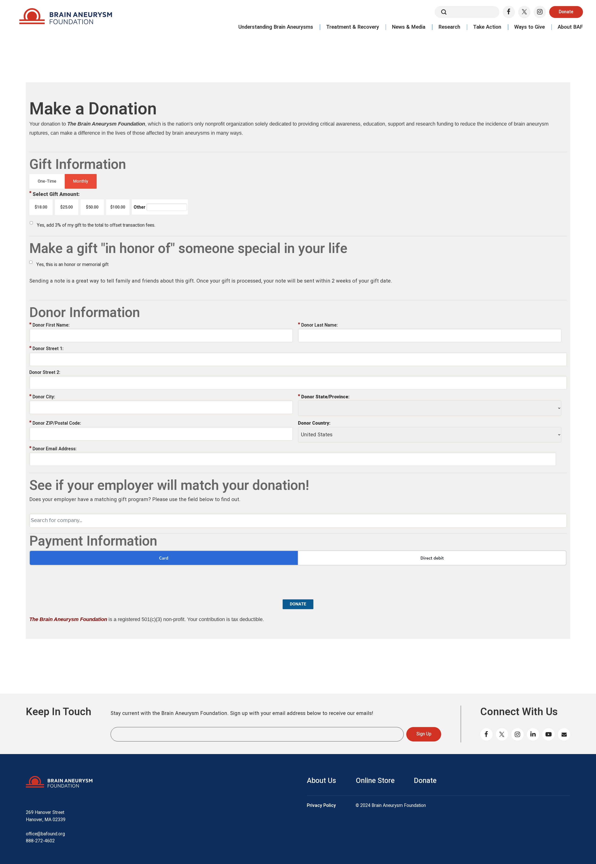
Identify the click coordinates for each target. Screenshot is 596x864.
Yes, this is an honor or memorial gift (72, 264)
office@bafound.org (45, 834)
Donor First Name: (51, 325)
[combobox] (298, 520)
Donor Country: (314, 423)
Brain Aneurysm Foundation (65, 18)
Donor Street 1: (48, 348)
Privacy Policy (321, 805)
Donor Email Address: (55, 449)
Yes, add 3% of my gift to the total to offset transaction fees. (96, 225)
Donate (566, 12)
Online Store (375, 781)
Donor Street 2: (44, 372)
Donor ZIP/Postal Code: (57, 423)
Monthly (80, 181)
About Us (321, 781)
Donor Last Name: (319, 325)
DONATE (298, 604)
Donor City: (44, 397)
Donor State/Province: (325, 397)
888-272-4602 (40, 841)
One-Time (47, 181)
